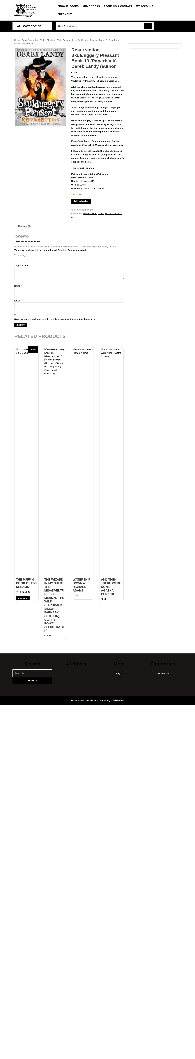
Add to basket (81, 201)
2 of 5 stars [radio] (20, 259)
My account (144, 6)
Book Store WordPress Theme (88, 700)
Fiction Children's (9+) (50, 40)
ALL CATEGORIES (29, 26)
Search (148, 26)
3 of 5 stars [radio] (25, 259)
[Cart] (170, 27)
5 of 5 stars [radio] (33, 259)
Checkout (64, 14)
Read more (23, 598)
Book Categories (30, 40)
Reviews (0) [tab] (24, 226)
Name (17, 286)
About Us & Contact (118, 6)
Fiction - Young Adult (93, 213)
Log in (119, 673)
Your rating (20, 255)
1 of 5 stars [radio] (16, 259)
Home (17, 40)
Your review (21, 265)
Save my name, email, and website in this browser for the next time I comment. (55, 319)
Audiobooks (91, 6)
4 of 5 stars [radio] (29, 259)
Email (17, 300)
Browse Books (68, 6)
